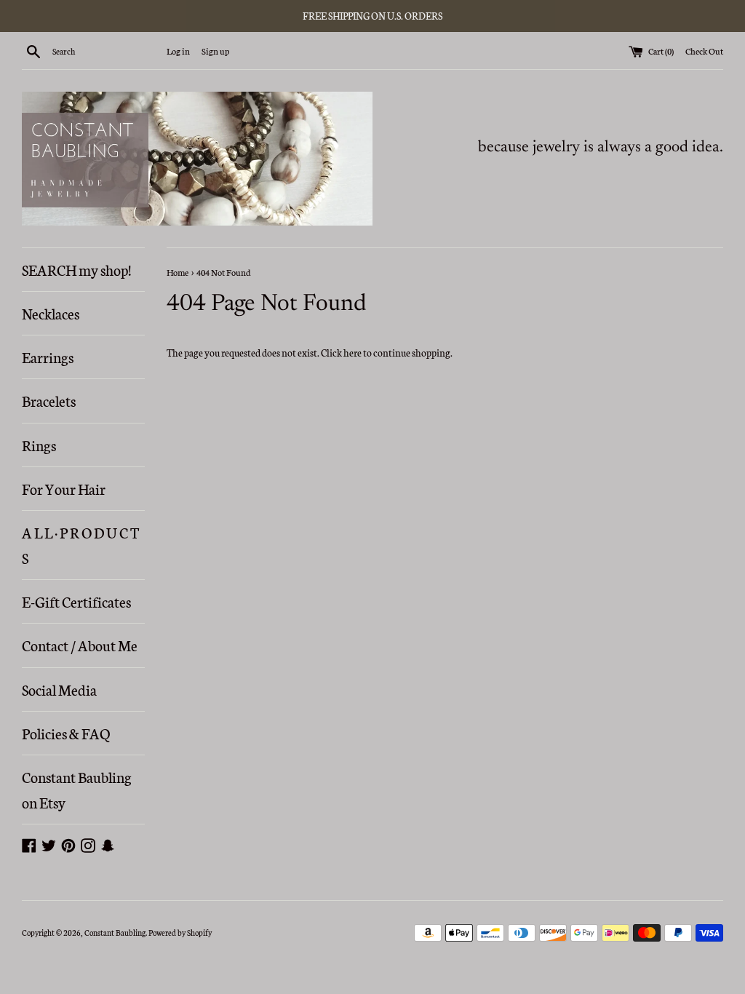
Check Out (704, 50)
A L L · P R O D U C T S (80, 545)
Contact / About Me (80, 645)
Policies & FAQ (66, 733)
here (352, 352)
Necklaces (50, 313)
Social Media (59, 689)
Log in (178, 50)
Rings (39, 444)
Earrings (47, 356)
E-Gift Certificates (76, 601)
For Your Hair (63, 488)
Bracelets (49, 400)
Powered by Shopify (180, 932)
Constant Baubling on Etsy (77, 789)
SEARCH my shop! (76, 269)
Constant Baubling (115, 932)
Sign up (215, 50)
